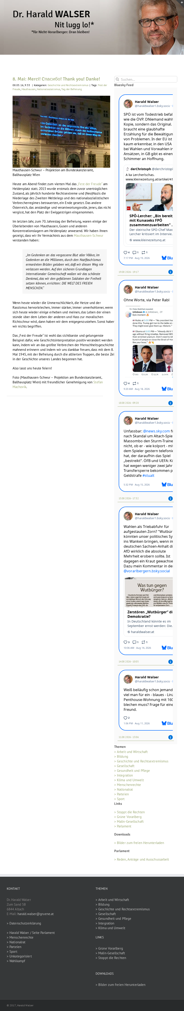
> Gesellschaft (124, 766)
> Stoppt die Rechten (129, 812)
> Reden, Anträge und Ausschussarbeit (141, 859)
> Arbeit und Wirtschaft (131, 752)
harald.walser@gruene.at (36, 914)
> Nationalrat (123, 789)
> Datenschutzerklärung (24, 923)
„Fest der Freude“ (89, 184)
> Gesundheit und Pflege (132, 770)
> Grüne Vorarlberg (128, 817)
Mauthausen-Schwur (88, 235)
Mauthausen (29, 89)
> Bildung (121, 756)
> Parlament (122, 826)
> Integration (123, 775)
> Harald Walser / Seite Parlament (31, 933)
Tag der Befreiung (71, 89)
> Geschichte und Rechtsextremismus (141, 761)
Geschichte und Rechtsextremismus (68, 85)
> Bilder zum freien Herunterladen (139, 843)
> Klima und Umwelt (129, 780)
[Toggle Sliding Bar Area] (180, 4)
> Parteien (121, 794)
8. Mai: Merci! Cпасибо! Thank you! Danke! (56, 79)
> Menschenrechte (127, 785)
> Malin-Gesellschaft (129, 821)
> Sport (119, 799)
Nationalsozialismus (48, 89)
